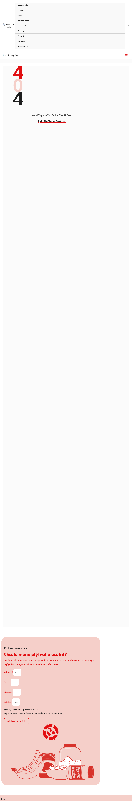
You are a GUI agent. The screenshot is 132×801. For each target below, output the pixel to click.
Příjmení (8, 692)
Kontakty (21, 41)
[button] (128, 25)
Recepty (21, 31)
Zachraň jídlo (23, 5)
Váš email (8, 672)
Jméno (7, 682)
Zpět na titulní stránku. (52, 121)
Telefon (8, 701)
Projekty (21, 10)
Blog (20, 15)
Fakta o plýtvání (24, 26)
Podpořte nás (23, 46)
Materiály (22, 36)
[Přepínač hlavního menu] (126, 55)
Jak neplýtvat (23, 20)
